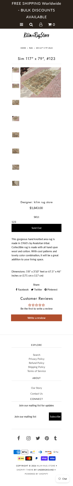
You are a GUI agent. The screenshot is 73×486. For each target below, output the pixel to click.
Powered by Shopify (36, 474)
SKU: (36, 216)
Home (23, 48)
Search (36, 354)
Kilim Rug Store (46, 466)
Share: (36, 284)
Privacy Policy (36, 358)
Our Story (36, 387)
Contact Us (36, 393)
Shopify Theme (25, 470)
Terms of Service (36, 370)
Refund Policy (36, 362)
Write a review (36, 317)
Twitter (37, 289)
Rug (31, 48)
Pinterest (52, 289)
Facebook (23, 289)
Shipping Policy (36, 366)
